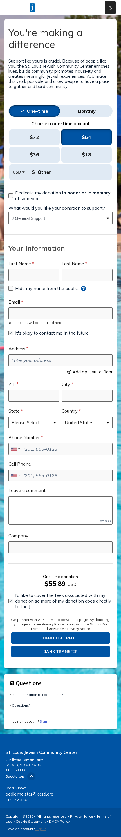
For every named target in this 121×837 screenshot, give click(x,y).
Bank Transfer (60, 651)
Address (16, 348)
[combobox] (56, 218)
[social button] (110, 7)
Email (14, 302)
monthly (87, 111)
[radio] (37, 111)
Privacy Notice (81, 816)
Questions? (21, 705)
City (66, 384)
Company (18, 536)
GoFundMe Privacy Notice (69, 628)
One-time (37, 111)
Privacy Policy (53, 624)
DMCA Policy (59, 821)
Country (70, 411)
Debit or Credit (60, 638)
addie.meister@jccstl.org (29, 794)
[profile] (88, 7)
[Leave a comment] (60, 510)
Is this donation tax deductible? (37, 694)
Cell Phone (19, 464)
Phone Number (24, 437)
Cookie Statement (31, 821)
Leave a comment (27, 490)
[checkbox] (60, 195)
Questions (28, 683)
